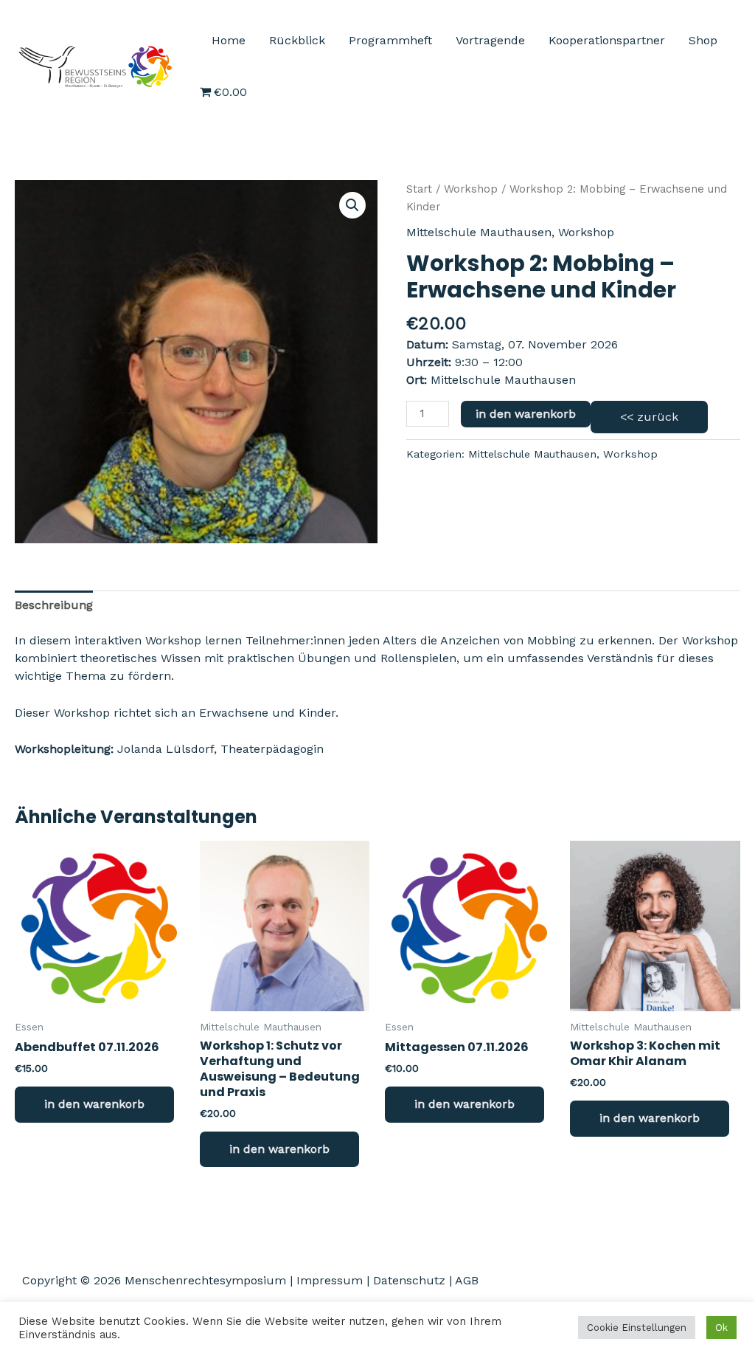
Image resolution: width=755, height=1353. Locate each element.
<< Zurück (649, 417)
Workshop (471, 189)
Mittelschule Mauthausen (479, 232)
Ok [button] (721, 1327)
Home (229, 40)
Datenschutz (409, 1280)
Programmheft (390, 40)
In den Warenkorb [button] (94, 1104)
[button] (352, 205)
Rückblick (297, 40)
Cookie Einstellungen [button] (636, 1327)
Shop (703, 40)
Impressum (329, 1280)
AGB (467, 1280)
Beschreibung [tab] (54, 605)
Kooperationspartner (607, 40)
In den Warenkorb (526, 414)
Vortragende (490, 40)
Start (419, 189)
